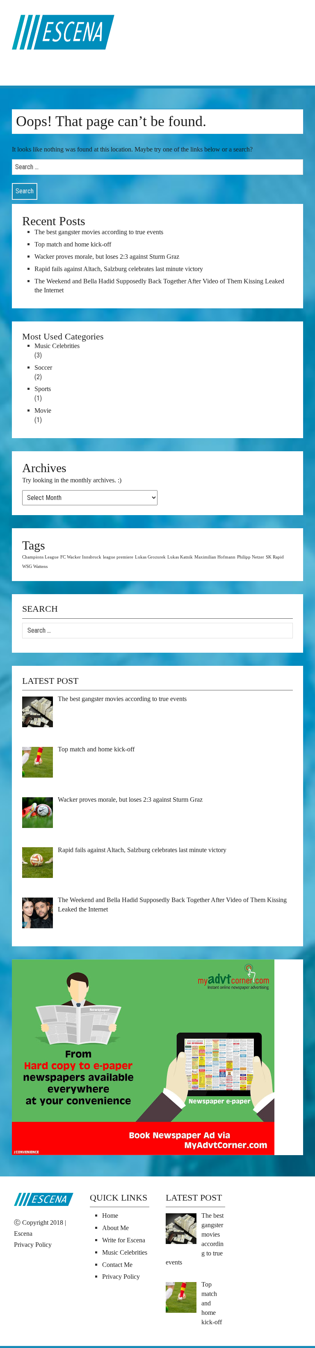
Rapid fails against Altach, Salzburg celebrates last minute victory (118, 268)
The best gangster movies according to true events (98, 231)
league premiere (118, 557)
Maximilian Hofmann (214, 557)
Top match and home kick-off (72, 244)
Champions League (40, 557)
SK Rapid (275, 557)
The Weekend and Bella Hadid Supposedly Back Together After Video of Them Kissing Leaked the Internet (159, 286)
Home (110, 1215)
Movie (42, 410)
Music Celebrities (57, 345)
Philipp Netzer (250, 557)
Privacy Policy (33, 1244)
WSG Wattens (35, 566)
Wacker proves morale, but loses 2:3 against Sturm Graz (106, 256)
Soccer (43, 367)
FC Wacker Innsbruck (80, 557)
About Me (115, 1227)
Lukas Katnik (180, 557)
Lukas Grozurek (150, 557)
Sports (42, 388)
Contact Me (117, 1264)
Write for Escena (123, 1240)
